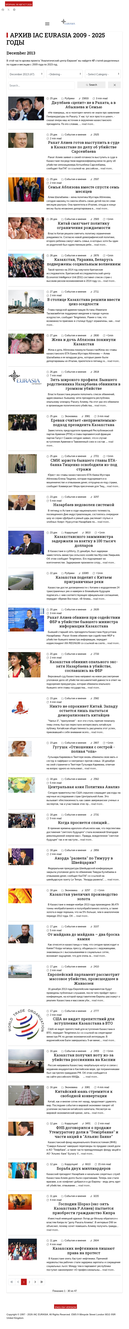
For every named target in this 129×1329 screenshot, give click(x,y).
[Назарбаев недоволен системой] (26, 502)
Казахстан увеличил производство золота (84, 896)
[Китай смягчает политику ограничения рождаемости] (26, 228)
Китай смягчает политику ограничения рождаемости (83, 225)
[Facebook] (3, 9)
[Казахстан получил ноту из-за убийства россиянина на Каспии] (26, 1061)
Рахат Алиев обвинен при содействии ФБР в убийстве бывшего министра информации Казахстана (83, 622)
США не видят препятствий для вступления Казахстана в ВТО (84, 1021)
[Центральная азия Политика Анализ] (26, 785)
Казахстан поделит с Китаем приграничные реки (84, 579)
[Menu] (47, 24)
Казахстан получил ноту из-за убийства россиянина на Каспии (83, 1057)
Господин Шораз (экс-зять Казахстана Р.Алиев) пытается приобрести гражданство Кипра (83, 1208)
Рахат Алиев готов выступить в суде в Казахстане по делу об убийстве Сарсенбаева (83, 147)
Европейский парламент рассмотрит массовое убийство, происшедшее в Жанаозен (84, 979)
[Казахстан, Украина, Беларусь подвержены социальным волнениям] (26, 265)
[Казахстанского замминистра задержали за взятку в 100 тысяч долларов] (26, 543)
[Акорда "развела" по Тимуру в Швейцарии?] (26, 856)
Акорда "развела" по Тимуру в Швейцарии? (84, 860)
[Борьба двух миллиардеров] (26, 1170)
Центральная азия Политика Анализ (84, 786)
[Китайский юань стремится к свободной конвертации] (26, 1095)
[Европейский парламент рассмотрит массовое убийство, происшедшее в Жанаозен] (26, 971)
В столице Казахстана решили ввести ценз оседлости (83, 301)
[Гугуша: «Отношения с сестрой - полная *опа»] (26, 749)
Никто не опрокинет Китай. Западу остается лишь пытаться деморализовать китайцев (84, 710)
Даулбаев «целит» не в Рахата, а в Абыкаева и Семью (84, 104)
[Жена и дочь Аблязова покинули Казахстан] (26, 344)
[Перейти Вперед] (35, 1282)
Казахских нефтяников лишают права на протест (84, 1250)
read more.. (88, 124)
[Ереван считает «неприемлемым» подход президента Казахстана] (26, 422)
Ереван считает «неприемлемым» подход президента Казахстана (83, 422)
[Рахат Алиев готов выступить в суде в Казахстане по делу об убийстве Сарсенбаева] (26, 140)
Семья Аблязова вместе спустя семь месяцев (83, 189)
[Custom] (14, 9)
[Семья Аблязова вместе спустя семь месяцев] (26, 189)
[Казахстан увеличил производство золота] (26, 895)
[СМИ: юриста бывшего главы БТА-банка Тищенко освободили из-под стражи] (26, 463)
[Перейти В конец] (41, 1282)
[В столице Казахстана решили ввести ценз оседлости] (26, 302)
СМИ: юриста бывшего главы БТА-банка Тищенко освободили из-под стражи (83, 465)
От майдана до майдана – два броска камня (84, 936)
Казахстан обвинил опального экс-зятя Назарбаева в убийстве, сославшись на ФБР (84, 666)
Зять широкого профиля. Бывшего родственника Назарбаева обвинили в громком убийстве (83, 384)
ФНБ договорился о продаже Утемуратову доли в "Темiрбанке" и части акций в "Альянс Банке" (83, 1132)
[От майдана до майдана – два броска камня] (26, 934)
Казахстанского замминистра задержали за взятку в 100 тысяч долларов (84, 541)
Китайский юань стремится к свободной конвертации (84, 1093)
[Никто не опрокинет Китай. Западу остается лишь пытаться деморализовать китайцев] (26, 708)
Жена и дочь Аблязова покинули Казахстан (84, 341)
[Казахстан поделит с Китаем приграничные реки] (26, 580)
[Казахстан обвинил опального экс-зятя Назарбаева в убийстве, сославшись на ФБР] (26, 664)
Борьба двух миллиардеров (84, 1168)
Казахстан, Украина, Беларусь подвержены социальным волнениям (84, 261)
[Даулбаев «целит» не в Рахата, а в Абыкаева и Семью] (26, 108)
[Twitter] (8, 9)
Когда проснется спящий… (84, 822)
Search (92, 84)
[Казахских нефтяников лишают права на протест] (26, 1249)
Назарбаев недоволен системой (83, 504)
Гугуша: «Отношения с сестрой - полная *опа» (84, 749)
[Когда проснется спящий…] (26, 820)
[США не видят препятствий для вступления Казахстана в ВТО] (26, 1024)
